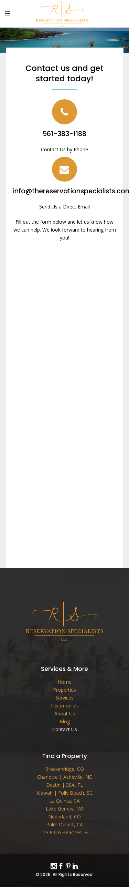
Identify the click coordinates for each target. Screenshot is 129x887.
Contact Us (64, 729)
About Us (64, 713)
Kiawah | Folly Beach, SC (64, 792)
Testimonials (64, 705)
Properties (64, 689)
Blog (65, 721)
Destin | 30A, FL (64, 785)
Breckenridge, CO (64, 769)
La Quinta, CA (64, 800)
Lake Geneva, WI (64, 808)
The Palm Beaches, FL (65, 832)
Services (64, 697)
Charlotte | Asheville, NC (64, 777)
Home (65, 682)
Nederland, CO (64, 816)
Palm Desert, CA (64, 824)
